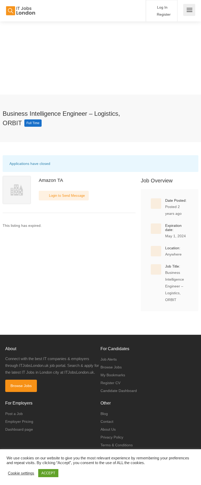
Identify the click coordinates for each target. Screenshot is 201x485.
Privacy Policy (111, 437)
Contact (106, 421)
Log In (162, 7)
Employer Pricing (19, 421)
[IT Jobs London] (20, 8)
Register (163, 14)
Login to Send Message (66, 196)
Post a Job (14, 414)
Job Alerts (108, 359)
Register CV (110, 383)
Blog (104, 414)
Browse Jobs (21, 386)
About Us (108, 429)
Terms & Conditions (116, 445)
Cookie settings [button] (21, 473)
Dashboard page (19, 429)
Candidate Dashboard (118, 391)
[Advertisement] (100, 58)
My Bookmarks (112, 375)
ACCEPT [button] (48, 473)
